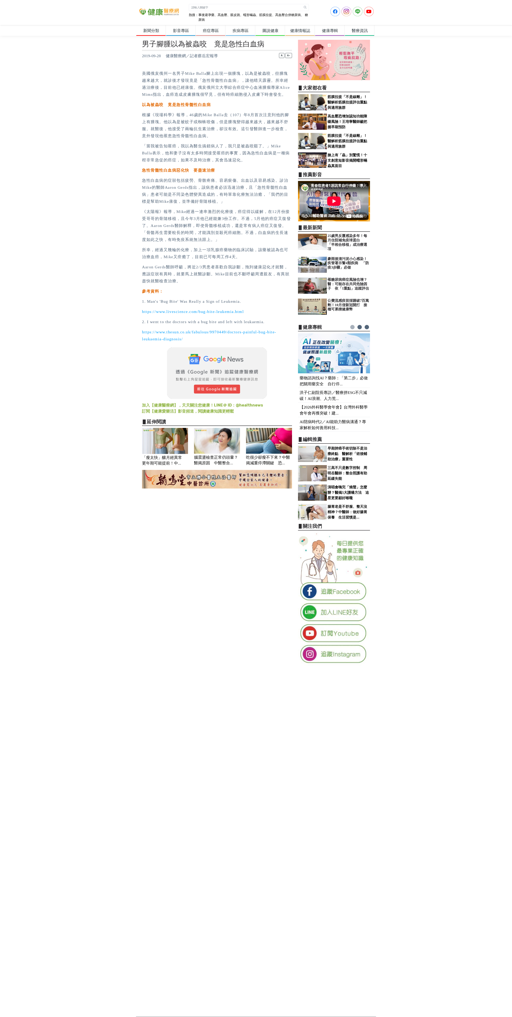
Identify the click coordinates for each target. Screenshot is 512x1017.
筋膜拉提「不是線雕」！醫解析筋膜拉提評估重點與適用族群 (347, 102)
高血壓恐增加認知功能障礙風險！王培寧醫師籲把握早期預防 (347, 121)
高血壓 (222, 15)
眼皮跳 (235, 15)
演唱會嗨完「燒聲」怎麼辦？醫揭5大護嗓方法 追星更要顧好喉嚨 (348, 492)
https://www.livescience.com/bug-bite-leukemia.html (193, 311)
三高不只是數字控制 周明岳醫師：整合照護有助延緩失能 (347, 473)
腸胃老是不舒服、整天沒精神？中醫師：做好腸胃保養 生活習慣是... (347, 512)
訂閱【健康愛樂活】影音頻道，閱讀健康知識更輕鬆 (188, 411)
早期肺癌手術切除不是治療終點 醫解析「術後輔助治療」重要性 (347, 453)
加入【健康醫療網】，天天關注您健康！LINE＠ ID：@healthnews (202, 405)
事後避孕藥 (206, 15)
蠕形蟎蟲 (249, 15)
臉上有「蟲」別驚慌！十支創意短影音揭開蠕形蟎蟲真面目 (347, 160)
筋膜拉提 (265, 15)
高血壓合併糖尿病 (288, 15)
